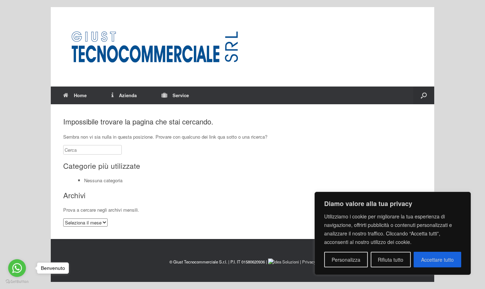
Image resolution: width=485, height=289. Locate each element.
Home (80, 95)
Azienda (128, 95)
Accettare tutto (437, 259)
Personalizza (346, 259)
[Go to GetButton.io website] (17, 281)
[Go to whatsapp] (17, 268)
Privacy (309, 262)
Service (181, 95)
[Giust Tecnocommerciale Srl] (154, 47)
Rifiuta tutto (390, 259)
